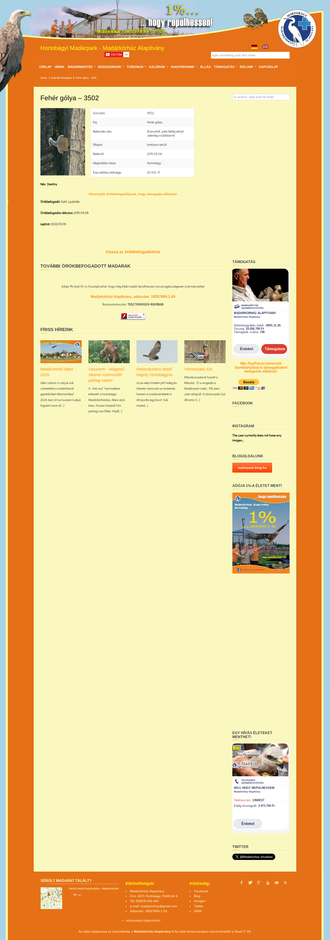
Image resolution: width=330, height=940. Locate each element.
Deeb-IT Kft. (243, 931)
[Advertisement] (261, 181)
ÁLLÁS (205, 66)
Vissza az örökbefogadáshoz (133, 252)
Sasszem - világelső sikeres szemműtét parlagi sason (106, 375)
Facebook (201, 891)
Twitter (198, 906)
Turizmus (135, 66)
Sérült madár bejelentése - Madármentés (94, 888)
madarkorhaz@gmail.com (159, 906)
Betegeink (66, 77)
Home (43, 77)
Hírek (59, 66)
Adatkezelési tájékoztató (142, 920)
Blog (197, 896)
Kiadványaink (182, 66)
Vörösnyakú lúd (198, 369)
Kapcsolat (268, 66)
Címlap (45, 66)
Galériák (157, 66)
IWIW (198, 911)
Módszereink (109, 66)
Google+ (200, 901)
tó (159, 920)
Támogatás (224, 66)
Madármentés (80, 66)
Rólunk (246, 66)
